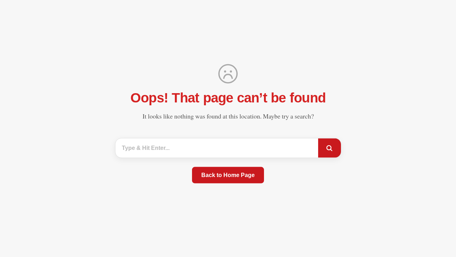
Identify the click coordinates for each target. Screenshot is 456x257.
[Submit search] (329, 148)
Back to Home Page (228, 175)
